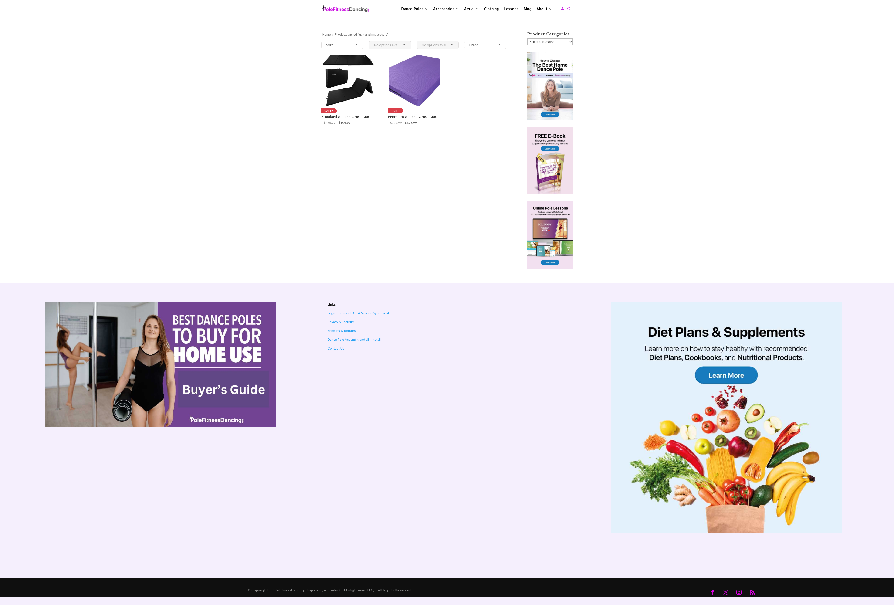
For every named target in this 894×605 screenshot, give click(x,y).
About (542, 9)
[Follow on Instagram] (739, 592)
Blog (528, 9)
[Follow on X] (726, 592)
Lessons (511, 9)
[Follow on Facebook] (712, 592)
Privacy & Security (341, 322)
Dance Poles (412, 9)
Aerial (469, 9)
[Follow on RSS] (752, 592)
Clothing (491, 9)
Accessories (443, 9)
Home (326, 34)
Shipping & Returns (342, 331)
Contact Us (336, 348)
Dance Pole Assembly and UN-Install (354, 339)
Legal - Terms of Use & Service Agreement (358, 313)
